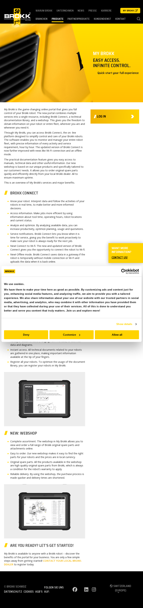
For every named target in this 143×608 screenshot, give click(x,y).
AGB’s (39, 592)
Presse (92, 11)
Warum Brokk (44, 11)
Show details (124, 324)
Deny (26, 334)
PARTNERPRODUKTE (78, 19)
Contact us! (120, 257)
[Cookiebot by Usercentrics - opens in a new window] (123, 271)
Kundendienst (102, 19)
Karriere (106, 11)
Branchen (41, 19)
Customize (69, 334)
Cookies (29, 592)
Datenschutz (13, 592)
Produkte (57, 19)
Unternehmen (65, 11)
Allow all (117, 334)
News (81, 11)
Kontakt (120, 19)
